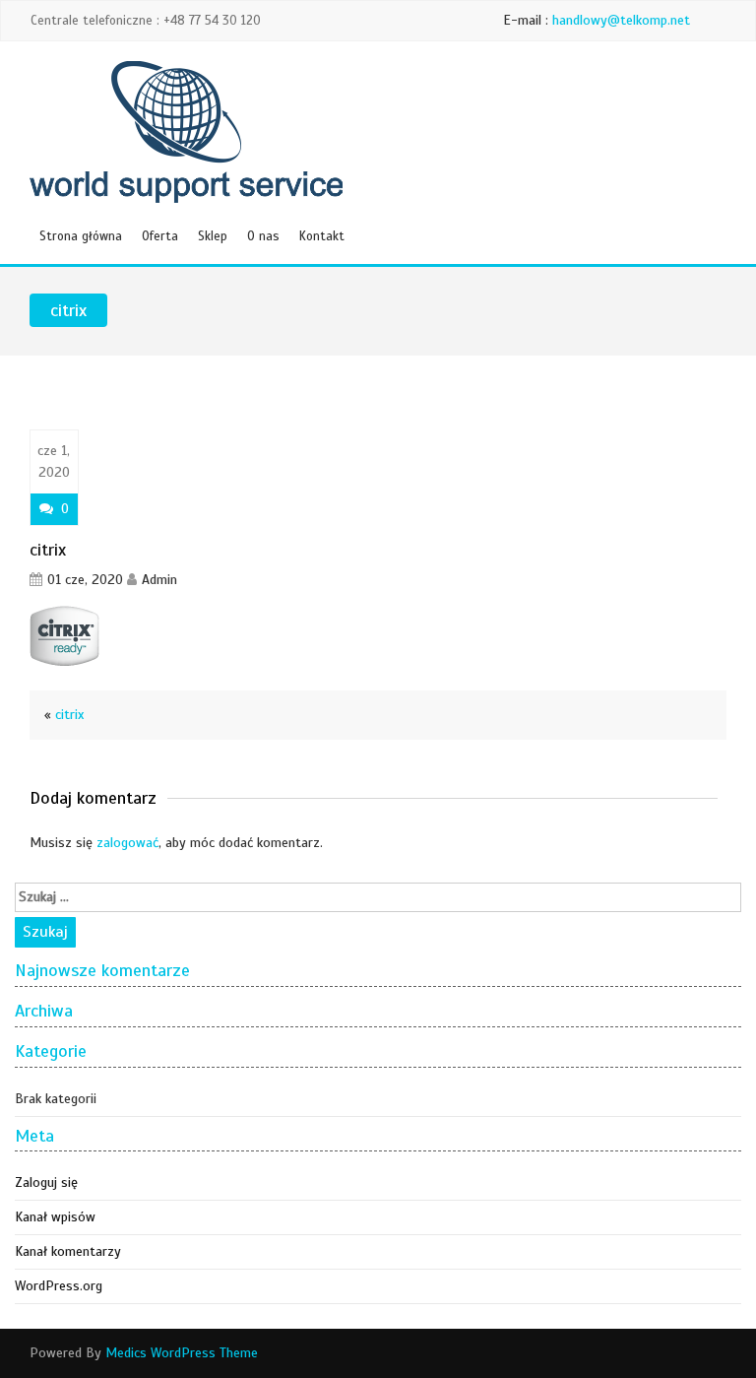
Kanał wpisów (55, 1217)
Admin (159, 579)
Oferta (160, 236)
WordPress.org (58, 1286)
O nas (263, 236)
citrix (69, 714)
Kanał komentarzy (68, 1251)
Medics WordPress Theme (181, 1353)
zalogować (127, 842)
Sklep (212, 236)
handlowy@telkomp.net (621, 20)
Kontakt (322, 236)
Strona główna (80, 236)
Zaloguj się (46, 1182)
